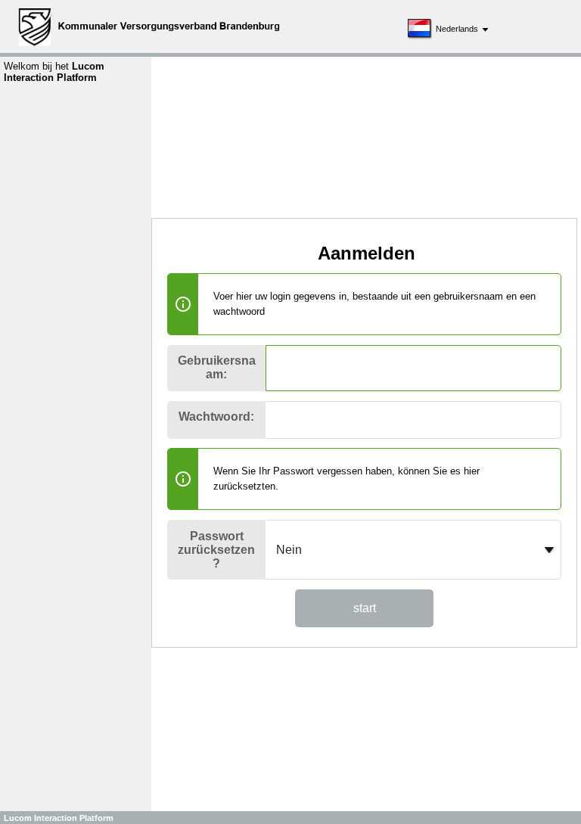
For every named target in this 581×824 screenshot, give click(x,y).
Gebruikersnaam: (217, 367)
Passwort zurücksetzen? (216, 550)
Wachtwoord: (216, 416)
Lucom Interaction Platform (58, 817)
